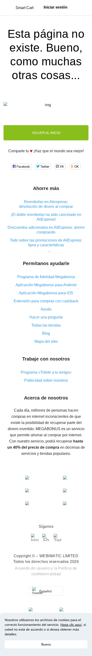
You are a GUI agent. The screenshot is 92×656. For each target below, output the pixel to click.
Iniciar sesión (55, 7)
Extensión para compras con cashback (46, 301)
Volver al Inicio (46, 133)
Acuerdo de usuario (32, 568)
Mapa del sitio (46, 341)
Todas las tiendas (46, 325)
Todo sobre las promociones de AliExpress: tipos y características (46, 242)
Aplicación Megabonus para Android (46, 285)
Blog (46, 333)
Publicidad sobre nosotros (46, 380)
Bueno (46, 644)
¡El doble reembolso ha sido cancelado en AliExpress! (46, 217)
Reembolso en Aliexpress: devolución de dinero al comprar (46, 204)
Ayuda (46, 309)
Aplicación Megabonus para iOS (46, 293)
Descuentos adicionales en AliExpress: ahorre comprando (46, 229)
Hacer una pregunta (46, 317)
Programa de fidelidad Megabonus (46, 277)
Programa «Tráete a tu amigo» (46, 372)
